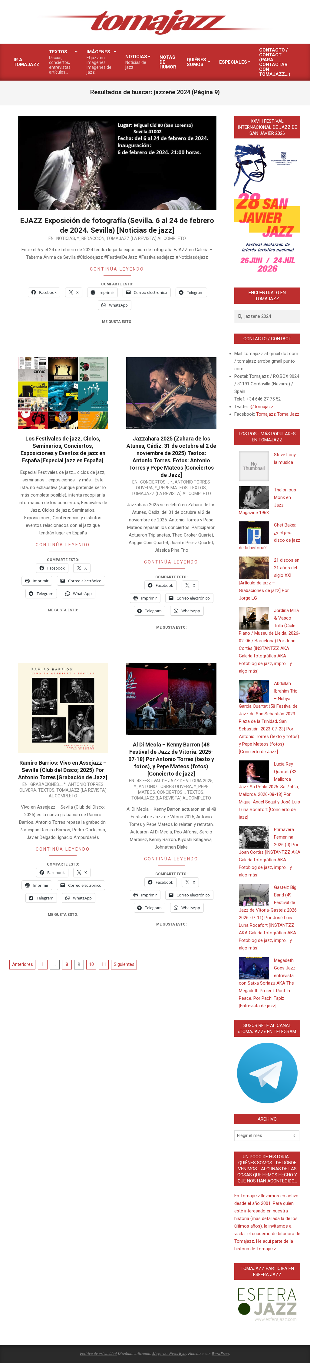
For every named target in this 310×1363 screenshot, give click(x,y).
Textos (198, 487)
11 (103, 964)
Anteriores (22, 964)
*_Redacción (90, 238)
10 (91, 964)
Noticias (65, 238)
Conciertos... (154, 482)
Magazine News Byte (169, 1353)
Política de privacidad (98, 1353)
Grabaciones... (46, 784)
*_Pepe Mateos (171, 487)
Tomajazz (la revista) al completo (146, 238)
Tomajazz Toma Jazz (277, 414)
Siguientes (124, 964)
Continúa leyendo (117, 269)
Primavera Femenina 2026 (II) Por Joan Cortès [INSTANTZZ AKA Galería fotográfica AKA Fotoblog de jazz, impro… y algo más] (269, 852)
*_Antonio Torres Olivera (163, 786)
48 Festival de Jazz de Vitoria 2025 (175, 780)
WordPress (220, 1353)
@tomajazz (261, 406)
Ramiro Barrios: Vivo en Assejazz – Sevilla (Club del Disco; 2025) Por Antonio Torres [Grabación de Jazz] (62, 770)
